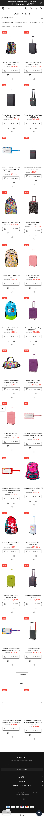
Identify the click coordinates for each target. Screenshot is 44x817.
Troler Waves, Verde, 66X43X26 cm (11, 597)
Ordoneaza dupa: (7, 22)
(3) (12, 237)
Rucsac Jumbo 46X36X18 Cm (11, 276)
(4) (12, 79)
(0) (34, 292)
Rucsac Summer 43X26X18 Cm (33, 489)
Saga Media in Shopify (22, 795)
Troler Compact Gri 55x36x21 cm (33, 649)
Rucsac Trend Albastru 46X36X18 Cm (11, 329)
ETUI (22, 684)
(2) (34, 79)
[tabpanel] (11, 714)
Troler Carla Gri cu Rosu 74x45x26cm (11, 116)
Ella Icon (9, 8)
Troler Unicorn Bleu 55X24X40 (33, 544)
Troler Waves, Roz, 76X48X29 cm (11, 434)
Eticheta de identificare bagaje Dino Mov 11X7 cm (11, 649)
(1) (12, 186)
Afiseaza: (35, 22)
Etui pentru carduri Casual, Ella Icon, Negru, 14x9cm (11, 721)
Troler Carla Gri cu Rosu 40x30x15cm (33, 116)
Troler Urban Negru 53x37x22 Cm (33, 223)
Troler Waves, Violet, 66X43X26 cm (33, 329)
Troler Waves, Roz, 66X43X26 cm (33, 276)
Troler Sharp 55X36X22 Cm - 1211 (33, 597)
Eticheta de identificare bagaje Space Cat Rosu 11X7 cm (11, 490)
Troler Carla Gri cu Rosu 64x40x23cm (33, 63)
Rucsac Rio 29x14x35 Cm (11, 222)
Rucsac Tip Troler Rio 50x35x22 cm (11, 63)
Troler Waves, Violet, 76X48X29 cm (33, 382)
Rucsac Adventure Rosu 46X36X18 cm (11, 544)
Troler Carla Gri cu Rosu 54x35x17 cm (33, 169)
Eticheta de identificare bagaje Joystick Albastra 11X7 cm (11, 170)
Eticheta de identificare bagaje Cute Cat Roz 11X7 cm (33, 435)
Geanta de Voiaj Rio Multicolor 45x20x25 (11, 382)
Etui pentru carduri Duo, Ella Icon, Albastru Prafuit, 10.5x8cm (33, 722)
